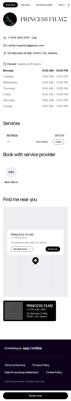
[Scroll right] (68, 5)
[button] (35, 261)
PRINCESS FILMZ (22, 234)
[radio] (29, 310)
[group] (29, 311)
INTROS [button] (12, 135)
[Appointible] (32, 348)
